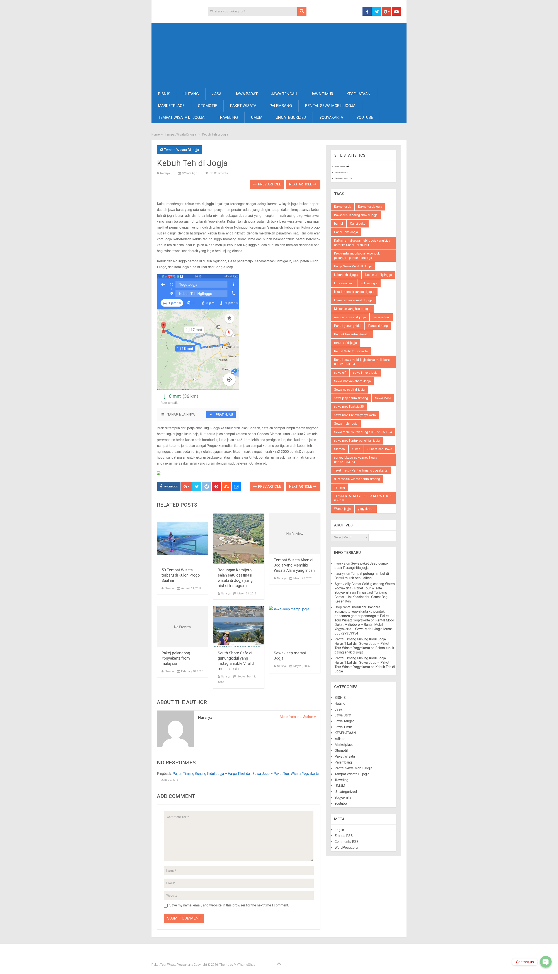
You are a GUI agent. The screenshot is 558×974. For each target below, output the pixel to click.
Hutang (191, 94)
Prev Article (269, 184)
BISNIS (164, 94)
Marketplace (171, 105)
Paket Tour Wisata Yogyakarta (172, 964)
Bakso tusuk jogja (370, 206)
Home (155, 134)
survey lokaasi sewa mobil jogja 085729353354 (355, 460)
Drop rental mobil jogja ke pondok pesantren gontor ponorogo (357, 256)
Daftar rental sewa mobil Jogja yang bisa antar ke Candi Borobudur (362, 243)
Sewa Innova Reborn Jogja (352, 381)
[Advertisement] (279, 55)
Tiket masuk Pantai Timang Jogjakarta (361, 470)
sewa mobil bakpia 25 (349, 406)
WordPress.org (346, 847)
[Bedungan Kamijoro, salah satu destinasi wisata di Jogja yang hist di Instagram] (238, 538)
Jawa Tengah (284, 94)
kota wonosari (344, 283)
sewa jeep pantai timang (351, 398)
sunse (356, 449)
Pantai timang (378, 325)
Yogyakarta (331, 117)
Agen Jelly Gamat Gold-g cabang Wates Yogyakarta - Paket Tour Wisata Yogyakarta (365, 588)
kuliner (340, 739)
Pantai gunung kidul (347, 325)
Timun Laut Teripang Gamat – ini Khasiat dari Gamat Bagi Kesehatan (361, 597)
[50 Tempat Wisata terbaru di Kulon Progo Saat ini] (182, 538)
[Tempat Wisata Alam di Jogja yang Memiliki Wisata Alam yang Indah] (294, 533)
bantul (338, 223)
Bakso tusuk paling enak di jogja (356, 215)
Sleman (339, 449)
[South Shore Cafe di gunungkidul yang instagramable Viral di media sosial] (238, 626)
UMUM (256, 117)
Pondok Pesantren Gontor (352, 334)
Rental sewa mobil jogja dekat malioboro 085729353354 (362, 362)
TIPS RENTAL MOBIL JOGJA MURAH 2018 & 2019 (362, 498)
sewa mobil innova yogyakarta (355, 415)
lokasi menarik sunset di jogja (354, 292)
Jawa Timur (322, 94)
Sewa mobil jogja (345, 423)
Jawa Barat (246, 94)
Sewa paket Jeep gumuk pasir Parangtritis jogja (361, 565)
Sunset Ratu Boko (379, 449)
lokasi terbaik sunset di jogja (353, 300)
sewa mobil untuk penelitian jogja (357, 440)
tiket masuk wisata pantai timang (357, 479)
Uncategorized (291, 117)
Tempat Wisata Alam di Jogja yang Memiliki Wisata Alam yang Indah (294, 565)
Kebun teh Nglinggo (378, 275)
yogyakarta (365, 509)
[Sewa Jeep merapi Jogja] (294, 626)
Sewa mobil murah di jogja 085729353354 (363, 432)
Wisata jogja (342, 509)
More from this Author (297, 717)
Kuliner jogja (369, 283)
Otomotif (207, 105)
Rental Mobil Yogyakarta (351, 351)
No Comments (219, 173)
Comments (347, 842)
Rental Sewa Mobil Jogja (330, 105)
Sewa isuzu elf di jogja (349, 389)
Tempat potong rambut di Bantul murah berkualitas (362, 576)
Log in (339, 830)
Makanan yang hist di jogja (352, 309)
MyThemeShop (244, 964)
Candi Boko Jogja (346, 232)
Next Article (301, 184)
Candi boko (357, 223)
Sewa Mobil (383, 398)
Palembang (281, 105)
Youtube (364, 117)
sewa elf (340, 372)
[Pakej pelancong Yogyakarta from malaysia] (182, 626)
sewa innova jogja (365, 372)
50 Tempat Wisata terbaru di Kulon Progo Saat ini (181, 575)
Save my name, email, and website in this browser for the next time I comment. (229, 905)
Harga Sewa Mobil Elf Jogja (353, 266)
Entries (344, 836)
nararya (165, 173)
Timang (339, 487)
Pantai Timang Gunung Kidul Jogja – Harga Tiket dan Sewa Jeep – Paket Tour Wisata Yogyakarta (246, 774)
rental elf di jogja (345, 342)
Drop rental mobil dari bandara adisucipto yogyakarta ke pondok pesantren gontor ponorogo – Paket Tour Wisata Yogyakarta (362, 613)
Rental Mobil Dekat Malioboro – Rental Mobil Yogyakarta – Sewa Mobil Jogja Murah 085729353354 (365, 626)
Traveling (228, 117)
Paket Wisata (243, 105)
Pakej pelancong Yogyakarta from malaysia (176, 658)
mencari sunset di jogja (350, 317)
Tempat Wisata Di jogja (181, 117)
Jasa (216, 94)
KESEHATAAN (359, 94)
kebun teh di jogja (346, 275)
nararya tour (381, 317)
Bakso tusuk (342, 206)
